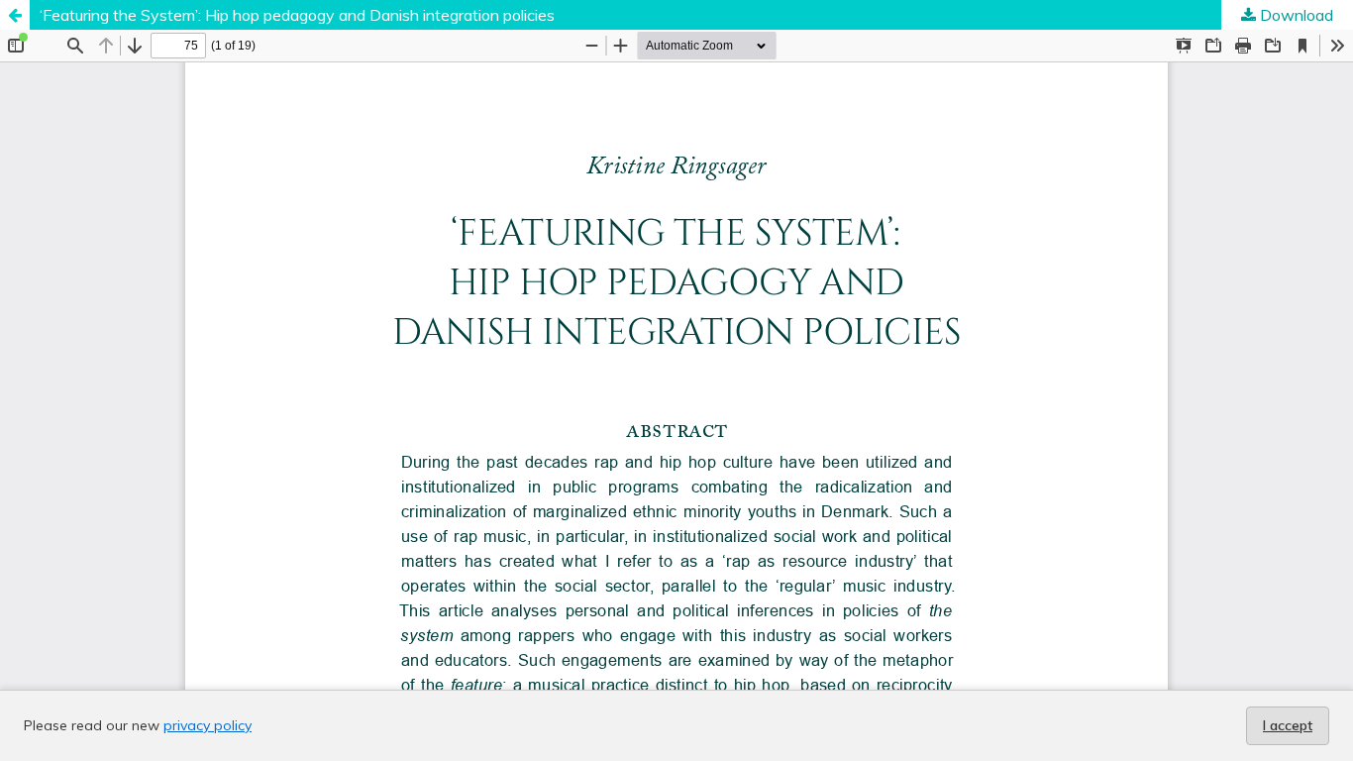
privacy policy (207, 725)
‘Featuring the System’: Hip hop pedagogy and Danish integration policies (297, 15)
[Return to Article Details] (15, 15)
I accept (1287, 725)
